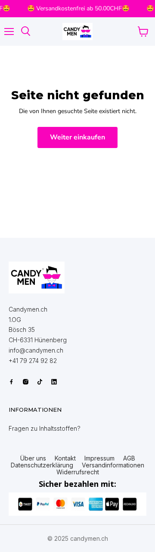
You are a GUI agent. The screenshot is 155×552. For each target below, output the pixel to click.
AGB (129, 458)
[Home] (37, 277)
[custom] (11, 382)
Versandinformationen (113, 465)
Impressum (99, 458)
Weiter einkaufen (77, 137)
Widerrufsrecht (77, 472)
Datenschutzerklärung (42, 465)
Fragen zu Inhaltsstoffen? (45, 428)
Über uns (33, 458)
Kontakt (65, 458)
